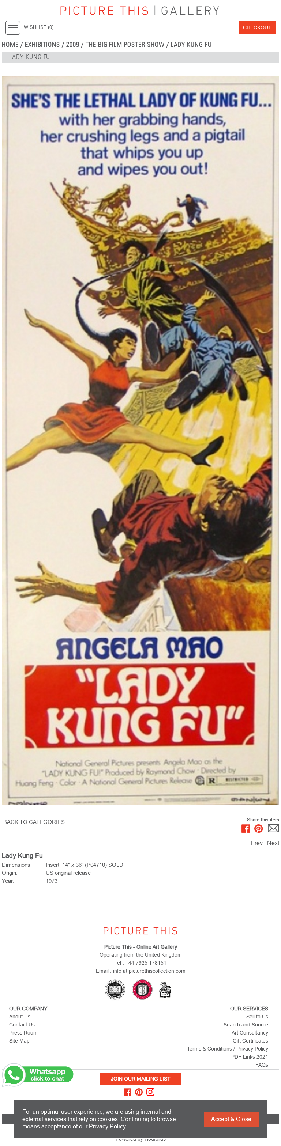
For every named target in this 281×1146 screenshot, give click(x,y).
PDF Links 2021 (249, 1057)
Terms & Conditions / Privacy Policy (227, 1049)
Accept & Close (231, 1119)
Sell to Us (257, 1017)
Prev (257, 843)
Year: (8, 881)
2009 (72, 45)
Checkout (257, 27)
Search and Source (246, 1025)
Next (273, 843)
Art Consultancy (250, 1033)
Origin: (10, 873)
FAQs (261, 1065)
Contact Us (22, 1025)
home (10, 45)
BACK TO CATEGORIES (34, 822)
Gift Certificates (250, 1041)
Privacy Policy (107, 1126)
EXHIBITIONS (42, 45)
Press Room (23, 1033)
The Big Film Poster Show (125, 45)
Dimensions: (17, 865)
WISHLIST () (38, 27)
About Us (19, 1017)
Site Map (19, 1041)
